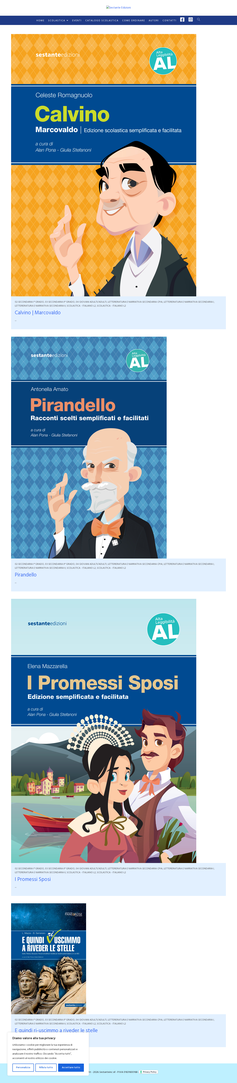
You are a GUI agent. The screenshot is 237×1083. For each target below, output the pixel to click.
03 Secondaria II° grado (60, 302)
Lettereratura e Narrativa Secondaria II (40, 306)
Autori (154, 21)
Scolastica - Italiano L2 (81, 306)
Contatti (169, 21)
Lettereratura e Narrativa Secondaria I (189, 302)
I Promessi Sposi (33, 879)
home (40, 21)
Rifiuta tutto (46, 1067)
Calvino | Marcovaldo (38, 313)
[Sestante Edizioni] (118, 8)
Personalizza (23, 1067)
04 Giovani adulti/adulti (91, 302)
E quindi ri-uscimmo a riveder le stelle (56, 1031)
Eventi (77, 21)
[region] (48, 1054)
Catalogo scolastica (101, 21)
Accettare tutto (71, 1067)
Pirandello (26, 575)
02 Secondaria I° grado (29, 302)
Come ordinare (133, 21)
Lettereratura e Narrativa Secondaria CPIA (135, 302)
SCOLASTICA (56, 21)
